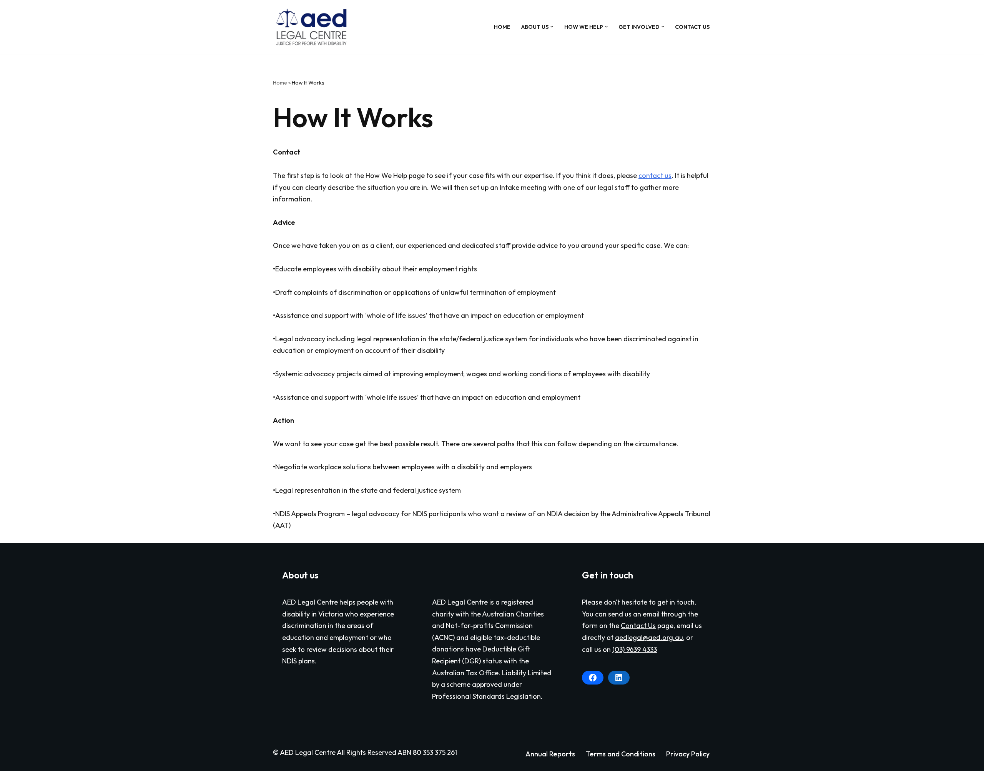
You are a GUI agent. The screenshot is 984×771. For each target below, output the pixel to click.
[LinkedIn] (619, 678)
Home (502, 26)
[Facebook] (592, 678)
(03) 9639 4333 (634, 649)
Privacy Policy (688, 753)
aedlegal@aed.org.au (649, 637)
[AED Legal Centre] (311, 27)
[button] (551, 26)
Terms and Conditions (620, 753)
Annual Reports (550, 753)
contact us (655, 175)
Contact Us (692, 26)
